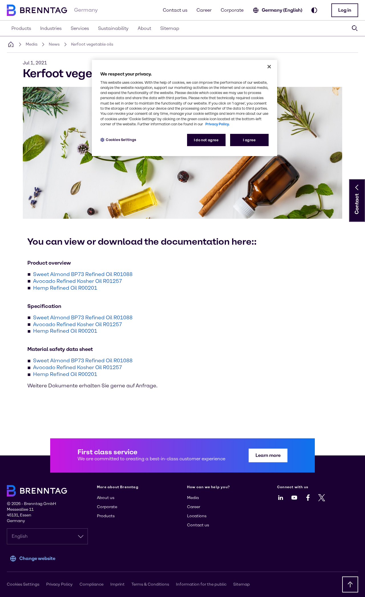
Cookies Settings (121, 140)
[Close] (269, 66)
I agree (249, 140)
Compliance (92, 584)
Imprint (117, 584)
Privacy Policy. (217, 124)
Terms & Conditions (150, 584)
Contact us (175, 10)
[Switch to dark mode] (314, 10)
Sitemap (241, 584)
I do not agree (206, 140)
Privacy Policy (59, 584)
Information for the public (201, 584)
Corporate (232, 10)
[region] (184, 108)
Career (204, 10)
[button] (344, 10)
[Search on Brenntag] (354, 28)
